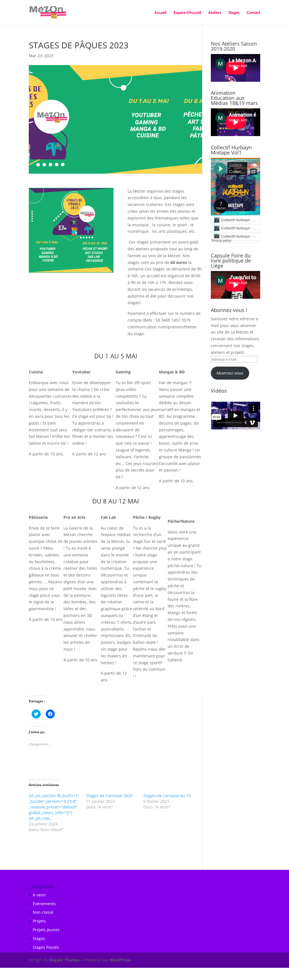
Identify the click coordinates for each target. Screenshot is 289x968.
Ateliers (214, 12)
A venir (39, 895)
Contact (253, 12)
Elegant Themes (64, 960)
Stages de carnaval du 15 (167, 795)
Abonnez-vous (229, 373)
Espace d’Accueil (187, 12)
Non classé (43, 912)
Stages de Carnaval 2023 (109, 795)
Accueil (160, 12)
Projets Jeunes (46, 929)
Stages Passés (46, 947)
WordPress (120, 960)
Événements (44, 903)
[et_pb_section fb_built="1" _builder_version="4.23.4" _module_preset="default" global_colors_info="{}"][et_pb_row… (54, 807)
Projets (39, 921)
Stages (234, 12)
